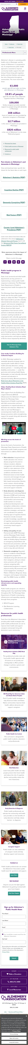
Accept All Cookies (14, 1042)
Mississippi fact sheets (10, 143)
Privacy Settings (14, 1034)
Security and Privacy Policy (16, 1012)
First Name (5, 913)
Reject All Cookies (14, 1038)
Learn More (14, 875)
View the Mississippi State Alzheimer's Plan (14, 346)
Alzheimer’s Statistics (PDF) (14, 177)
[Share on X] (9, 262)
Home (6, 44)
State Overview (12, 47)
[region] (14, 1029)
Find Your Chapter (14, 893)
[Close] (26, 1016)
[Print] (18, 262)
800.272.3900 (20, 1)
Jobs (5, 1012)
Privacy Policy (5, 952)
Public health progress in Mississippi (14, 146)
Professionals (12, 44)
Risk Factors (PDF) (14, 215)
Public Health (20, 44)
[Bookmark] (23, 262)
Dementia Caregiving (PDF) (14, 202)
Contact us (8, 154)
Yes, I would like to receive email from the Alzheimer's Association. (15, 935)
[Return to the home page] (10, 9)
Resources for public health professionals (12, 150)
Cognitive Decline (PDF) (14, 190)
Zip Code (4, 939)
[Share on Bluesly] (14, 262)
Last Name (5, 920)
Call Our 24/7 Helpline (9, 1)
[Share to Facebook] (5, 262)
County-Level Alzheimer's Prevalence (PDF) (14, 228)
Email (3, 927)
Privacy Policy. (16, 1031)
